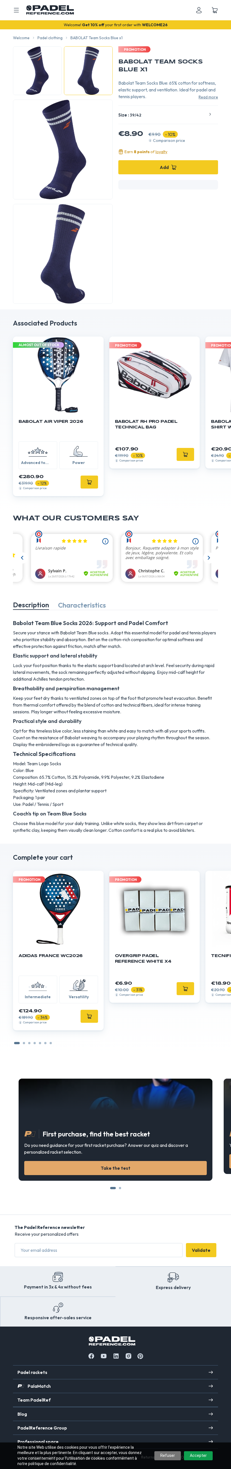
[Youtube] (103, 1356)
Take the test (115, 1168)
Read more (208, 97)
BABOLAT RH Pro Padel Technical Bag (146, 424)
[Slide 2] (29, 1043)
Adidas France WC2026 (51, 956)
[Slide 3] (35, 1043)
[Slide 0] (17, 1043)
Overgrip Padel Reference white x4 (143, 959)
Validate (201, 1250)
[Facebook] (91, 1356)
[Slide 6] (51, 1043)
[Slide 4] (40, 1043)
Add (164, 167)
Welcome (21, 37)
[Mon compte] (199, 10)
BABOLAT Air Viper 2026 (51, 422)
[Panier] (214, 10)
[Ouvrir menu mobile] (16, 10)
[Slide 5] (45, 1043)
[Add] (89, 482)
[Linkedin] (116, 1356)
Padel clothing (50, 37)
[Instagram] (128, 1356)
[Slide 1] (24, 1043)
